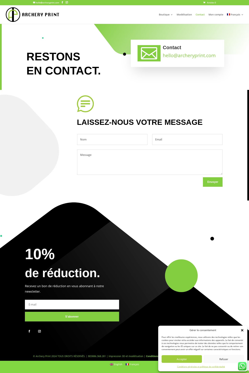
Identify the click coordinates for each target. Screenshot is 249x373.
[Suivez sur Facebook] (29, 331)
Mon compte (216, 14)
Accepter (182, 359)
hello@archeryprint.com (189, 55)
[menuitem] (235, 18)
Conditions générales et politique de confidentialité (201, 366)
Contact (200, 14)
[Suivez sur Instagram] (39, 331)
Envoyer (212, 181)
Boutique (164, 14)
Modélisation (184, 14)
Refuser (223, 359)
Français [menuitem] (134, 364)
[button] (242, 330)
